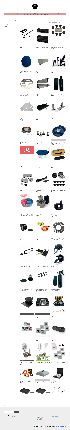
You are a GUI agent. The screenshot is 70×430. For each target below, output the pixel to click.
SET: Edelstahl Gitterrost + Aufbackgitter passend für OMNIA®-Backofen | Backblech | (27, 142)
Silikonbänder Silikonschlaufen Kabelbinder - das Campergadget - (58, 71)
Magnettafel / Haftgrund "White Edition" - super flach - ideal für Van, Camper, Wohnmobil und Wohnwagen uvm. (26, 119)
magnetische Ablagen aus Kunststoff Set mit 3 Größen (26, 190)
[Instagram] (58, 1)
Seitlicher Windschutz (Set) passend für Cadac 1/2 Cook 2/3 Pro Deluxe (42, 94)
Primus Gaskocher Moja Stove (55, 381)
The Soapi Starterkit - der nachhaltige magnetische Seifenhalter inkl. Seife (58, 362)
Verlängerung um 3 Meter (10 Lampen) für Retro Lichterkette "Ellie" (57, 399)
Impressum (38, 416)
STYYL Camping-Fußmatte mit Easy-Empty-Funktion (41, 316)
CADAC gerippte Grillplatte (23, 399)
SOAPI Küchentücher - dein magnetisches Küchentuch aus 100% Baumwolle (25, 339)
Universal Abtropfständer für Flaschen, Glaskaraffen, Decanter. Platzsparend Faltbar (42, 362)
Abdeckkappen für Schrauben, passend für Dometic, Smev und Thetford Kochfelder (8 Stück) (42, 290)
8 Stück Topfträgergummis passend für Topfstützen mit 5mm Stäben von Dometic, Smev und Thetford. (58, 47)
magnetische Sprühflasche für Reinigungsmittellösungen (55, 290)
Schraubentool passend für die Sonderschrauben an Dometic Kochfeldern (58, 215)
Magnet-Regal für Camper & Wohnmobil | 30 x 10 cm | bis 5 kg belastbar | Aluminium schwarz (58, 339)
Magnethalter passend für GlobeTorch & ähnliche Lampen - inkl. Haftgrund (26, 290)
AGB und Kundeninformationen (41, 418)
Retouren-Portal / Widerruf (40, 420)
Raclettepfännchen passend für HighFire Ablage (42, 266)
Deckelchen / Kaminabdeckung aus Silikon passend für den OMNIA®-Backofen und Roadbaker (27, 71)
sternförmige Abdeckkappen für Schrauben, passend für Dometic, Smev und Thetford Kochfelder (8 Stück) (58, 190)
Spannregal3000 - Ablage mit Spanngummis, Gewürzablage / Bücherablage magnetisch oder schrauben (41, 47)
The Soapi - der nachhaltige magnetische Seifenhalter (41, 339)
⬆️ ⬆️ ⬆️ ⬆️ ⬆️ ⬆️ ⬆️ (55, 416)
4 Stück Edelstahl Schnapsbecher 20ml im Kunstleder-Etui (41, 215)
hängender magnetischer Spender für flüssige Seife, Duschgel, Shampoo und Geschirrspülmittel (58, 94)
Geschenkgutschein (22, 165)
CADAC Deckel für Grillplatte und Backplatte (41, 381)
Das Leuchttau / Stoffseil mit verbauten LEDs (41, 238)
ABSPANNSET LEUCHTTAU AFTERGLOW (25, 381)
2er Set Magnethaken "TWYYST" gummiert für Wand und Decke (57, 266)
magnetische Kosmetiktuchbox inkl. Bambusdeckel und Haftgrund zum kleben (58, 166)
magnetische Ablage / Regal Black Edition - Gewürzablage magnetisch (41, 118)
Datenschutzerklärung (40, 417)
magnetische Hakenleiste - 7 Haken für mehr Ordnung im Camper (41, 190)
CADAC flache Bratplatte (38, 399)
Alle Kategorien (6, 26)
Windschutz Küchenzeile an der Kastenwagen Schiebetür (41, 71)
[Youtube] (57, 1)
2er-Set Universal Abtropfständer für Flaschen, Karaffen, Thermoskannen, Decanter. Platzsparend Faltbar (26, 363)
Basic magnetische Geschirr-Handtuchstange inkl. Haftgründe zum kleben (26, 266)
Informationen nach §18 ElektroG (41, 419)
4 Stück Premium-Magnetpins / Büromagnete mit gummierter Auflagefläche (42, 142)
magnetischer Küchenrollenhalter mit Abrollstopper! (27, 46)
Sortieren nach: (55, 22)
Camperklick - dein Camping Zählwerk (25, 238)
